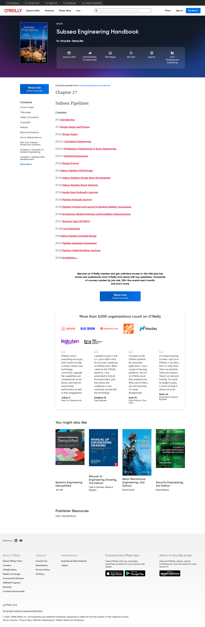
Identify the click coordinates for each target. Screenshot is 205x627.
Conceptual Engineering (77, 141)
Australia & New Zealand (74, 561)
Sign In (179, 10)
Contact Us (41, 561)
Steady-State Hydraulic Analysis (80, 192)
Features (49, 10)
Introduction (67, 119)
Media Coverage (11, 574)
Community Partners (13, 578)
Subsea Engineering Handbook (94, 85)
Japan (64, 565)
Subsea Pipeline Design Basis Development (86, 177)
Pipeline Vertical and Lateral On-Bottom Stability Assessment (96, 206)
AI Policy (40, 574)
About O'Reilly (11, 555)
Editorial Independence (43, 620)
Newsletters (42, 565)
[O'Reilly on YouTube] (21, 540)
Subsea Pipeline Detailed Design (78, 235)
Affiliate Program (11, 582)
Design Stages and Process (75, 127)
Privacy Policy (43, 569)
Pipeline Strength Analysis (77, 199)
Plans (168, 10)
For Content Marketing (92, 3)
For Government (32, 3)
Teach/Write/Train (12, 561)
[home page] (13, 10)
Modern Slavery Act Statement (70, 620)
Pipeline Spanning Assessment (79, 243)
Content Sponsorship (14, 591)
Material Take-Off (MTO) (76, 221)
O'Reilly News (9, 569)
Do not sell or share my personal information (23, 611)
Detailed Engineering (76, 156)
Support (41, 555)
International (69, 555)
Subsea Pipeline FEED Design (76, 170)
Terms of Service (10, 620)
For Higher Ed (51, 3)
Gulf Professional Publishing (172, 60)
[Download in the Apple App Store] (114, 575)
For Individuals (69, 3)
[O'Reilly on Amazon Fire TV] (169, 575)
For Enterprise (13, 3)
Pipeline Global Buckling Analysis (81, 250)
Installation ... (70, 257)
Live (78, 10)
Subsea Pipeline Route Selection (80, 185)
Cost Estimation (71, 228)
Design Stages (70, 134)
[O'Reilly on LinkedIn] (16, 540)
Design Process (70, 163)
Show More (26, 164)
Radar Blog (65, 10)
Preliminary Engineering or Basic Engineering (90, 148)
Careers (7, 565)
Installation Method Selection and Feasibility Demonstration (96, 214)
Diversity (7, 587)
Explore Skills (33, 10)
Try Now (192, 10)
